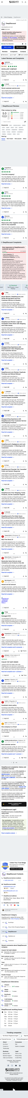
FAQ (16, 1044)
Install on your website (16, 868)
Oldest (24, 138)
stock (3, 129)
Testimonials (6, 1048)
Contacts (23, 51)
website (23, 125)
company (9, 134)
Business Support (7, 1055)
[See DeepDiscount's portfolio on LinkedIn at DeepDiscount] (18, 905)
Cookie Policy (18, 1057)
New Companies (17, 1060)
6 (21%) (10, 255)
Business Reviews (14, 1062)
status (14, 134)
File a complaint (20, 47)
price (18, 134)
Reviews (4, 51)
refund (12, 127)
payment (21, 127)
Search (22, 2)
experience (21, 129)
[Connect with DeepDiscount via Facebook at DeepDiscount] (4, 905)
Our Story (5, 1044)
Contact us (5, 1046)
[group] (4, 55)
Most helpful (10, 138)
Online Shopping (15, 918)
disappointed (14, 129)
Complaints (13, 51)
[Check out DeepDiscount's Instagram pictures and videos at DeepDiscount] (11, 905)
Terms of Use (18, 1053)
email (3, 127)
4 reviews (4, 37)
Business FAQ (6, 1053)
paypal (7, 127)
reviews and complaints (8, 828)
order (10, 125)
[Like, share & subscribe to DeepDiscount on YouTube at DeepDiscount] (14, 905)
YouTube (16, 1065)
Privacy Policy (18, 1055)
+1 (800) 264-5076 (8, 880)
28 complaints (13, 37)
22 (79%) (11, 257)
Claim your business (7, 1057)
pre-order (8, 129)
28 (8, 254)
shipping (4, 134)
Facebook (8, 1065)
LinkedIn (20, 1065)
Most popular (18, 138)
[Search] (12, 121)
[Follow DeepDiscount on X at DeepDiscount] (7, 905)
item (16, 127)
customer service (16, 125)
